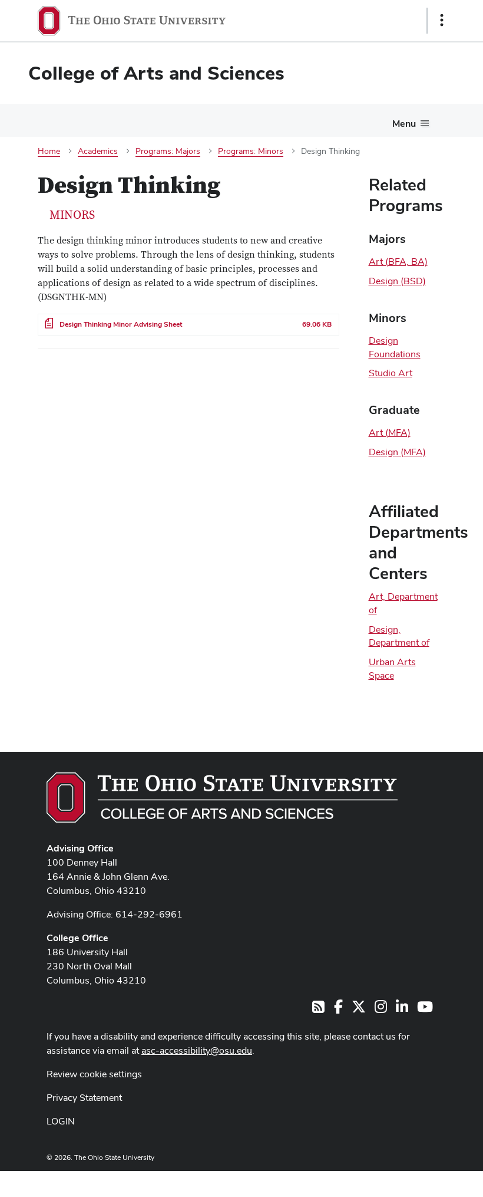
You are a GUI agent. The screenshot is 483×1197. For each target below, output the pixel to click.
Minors (72, 215)
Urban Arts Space (392, 669)
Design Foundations (395, 347)
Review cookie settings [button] (94, 1074)
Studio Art (390, 373)
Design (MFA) (397, 452)
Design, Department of (399, 636)
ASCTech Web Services (399, 1181)
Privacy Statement (84, 1097)
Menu (404, 123)
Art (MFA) (390, 432)
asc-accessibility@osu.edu (196, 1050)
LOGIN (61, 1121)
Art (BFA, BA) (398, 261)
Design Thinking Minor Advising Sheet (120, 324)
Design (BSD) (397, 281)
